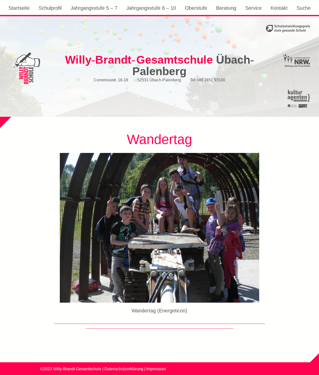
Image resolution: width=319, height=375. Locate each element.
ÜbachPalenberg (159, 65)
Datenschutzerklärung (123, 369)
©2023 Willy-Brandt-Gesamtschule (70, 369)
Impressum (156, 369)
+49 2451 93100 (210, 80)
